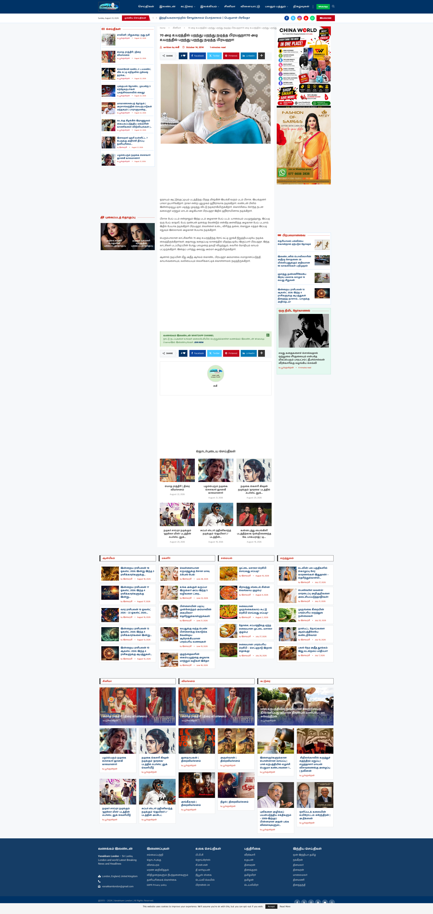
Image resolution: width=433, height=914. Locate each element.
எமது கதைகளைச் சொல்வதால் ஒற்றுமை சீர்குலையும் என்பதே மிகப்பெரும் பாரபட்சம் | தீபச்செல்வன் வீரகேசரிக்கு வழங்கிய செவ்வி (302, 358)
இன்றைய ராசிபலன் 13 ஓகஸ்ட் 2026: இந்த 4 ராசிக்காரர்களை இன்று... (136, 632)
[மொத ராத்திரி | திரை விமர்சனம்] (108, 57)
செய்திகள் (146, 6)
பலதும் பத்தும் (275, 6)
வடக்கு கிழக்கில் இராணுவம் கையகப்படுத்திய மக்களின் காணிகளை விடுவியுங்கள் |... (134, 123)
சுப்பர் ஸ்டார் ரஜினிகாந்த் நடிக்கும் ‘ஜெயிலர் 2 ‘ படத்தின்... (215, 534)
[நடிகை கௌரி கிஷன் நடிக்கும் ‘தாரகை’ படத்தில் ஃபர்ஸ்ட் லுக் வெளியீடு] (254, 470)
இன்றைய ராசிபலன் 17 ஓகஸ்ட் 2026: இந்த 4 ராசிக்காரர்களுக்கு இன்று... (135, 592)
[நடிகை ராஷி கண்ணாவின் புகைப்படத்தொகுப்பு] (141, 236)
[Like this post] (184, 55)
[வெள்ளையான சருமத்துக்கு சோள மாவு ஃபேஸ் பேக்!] (169, 574)
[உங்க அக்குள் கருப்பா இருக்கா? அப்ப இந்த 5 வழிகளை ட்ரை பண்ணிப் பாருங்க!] (169, 593)
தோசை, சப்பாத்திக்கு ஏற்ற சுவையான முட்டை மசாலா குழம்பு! (255, 629)
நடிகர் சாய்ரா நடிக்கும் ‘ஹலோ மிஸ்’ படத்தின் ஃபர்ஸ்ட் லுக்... (177, 534)
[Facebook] (286, 18)
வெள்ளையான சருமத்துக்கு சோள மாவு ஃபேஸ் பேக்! (195, 571)
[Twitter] (293, 18)
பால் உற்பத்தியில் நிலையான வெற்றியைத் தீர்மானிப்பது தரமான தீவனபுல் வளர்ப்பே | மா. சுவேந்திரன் (293, 712)
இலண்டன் (167, 6)
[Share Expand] (261, 55)
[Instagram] (299, 18)
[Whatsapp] (312, 18)
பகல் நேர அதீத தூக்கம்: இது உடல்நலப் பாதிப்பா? (313, 649)
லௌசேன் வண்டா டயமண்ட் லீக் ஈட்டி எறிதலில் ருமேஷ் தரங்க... (134, 72)
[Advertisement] (128, 191)
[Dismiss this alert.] (268, 335)
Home (162, 28)
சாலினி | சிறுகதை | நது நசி (133, 35)
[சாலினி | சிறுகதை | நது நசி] (108, 40)
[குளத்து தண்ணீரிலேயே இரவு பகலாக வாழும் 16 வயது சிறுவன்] (322, 278)
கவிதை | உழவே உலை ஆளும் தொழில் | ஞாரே (191, 18)
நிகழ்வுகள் (301, 6)
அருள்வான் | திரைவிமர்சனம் (230, 759)
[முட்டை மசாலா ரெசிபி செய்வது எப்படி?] (228, 574)
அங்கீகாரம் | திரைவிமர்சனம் (191, 803)
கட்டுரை (187, 6)
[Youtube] (306, 18)
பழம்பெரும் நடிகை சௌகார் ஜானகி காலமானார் (134, 157)
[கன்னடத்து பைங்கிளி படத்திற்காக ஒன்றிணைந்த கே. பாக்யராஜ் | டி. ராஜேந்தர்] (254, 514)
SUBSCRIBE (327, 18)
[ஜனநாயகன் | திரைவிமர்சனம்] (197, 741)
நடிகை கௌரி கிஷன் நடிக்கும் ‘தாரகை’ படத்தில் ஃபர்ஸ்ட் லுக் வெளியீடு (155, 762)
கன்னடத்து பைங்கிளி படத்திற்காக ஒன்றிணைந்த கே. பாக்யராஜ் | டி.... (254, 534)
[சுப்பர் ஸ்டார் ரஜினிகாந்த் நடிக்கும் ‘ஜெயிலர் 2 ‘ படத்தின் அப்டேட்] (215, 514)
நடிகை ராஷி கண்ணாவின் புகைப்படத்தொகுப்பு (142, 243)
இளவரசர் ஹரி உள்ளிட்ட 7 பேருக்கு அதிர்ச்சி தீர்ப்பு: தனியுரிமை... (132, 141)
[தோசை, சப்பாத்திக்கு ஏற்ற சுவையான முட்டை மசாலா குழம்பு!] (228, 631)
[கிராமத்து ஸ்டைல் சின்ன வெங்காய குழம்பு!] (228, 593)
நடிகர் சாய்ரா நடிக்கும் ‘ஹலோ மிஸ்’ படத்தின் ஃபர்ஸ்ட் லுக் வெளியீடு (116, 812)
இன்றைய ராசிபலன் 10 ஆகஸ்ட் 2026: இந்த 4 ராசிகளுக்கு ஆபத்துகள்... (136, 651)
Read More (285, 906)
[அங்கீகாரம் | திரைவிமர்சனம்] (197, 785)
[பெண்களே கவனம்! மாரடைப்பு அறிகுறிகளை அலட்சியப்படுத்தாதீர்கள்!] (288, 596)
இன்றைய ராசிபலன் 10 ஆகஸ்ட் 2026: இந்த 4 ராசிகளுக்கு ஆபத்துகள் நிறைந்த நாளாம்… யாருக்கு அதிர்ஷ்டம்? (294, 296)
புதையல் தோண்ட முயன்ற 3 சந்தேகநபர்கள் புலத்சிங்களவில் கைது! (134, 89)
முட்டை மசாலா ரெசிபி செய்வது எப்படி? (252, 569)
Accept (271, 906)
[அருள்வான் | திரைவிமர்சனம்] (236, 741)
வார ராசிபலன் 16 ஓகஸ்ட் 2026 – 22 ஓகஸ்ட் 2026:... (136, 611)
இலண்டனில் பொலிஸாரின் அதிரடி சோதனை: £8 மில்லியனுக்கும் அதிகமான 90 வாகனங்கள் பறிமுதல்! (294, 261)
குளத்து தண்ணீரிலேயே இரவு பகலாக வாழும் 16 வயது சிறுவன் (292, 277)
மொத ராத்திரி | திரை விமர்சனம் (129, 54)
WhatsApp (323, 6)
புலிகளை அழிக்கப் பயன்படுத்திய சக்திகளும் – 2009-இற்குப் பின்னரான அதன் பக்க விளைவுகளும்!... (275, 818)
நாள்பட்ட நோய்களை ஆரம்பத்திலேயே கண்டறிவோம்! (311, 632)
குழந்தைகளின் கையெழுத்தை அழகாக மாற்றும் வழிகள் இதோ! (194, 658)
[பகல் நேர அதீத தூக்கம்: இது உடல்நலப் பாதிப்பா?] (288, 653)
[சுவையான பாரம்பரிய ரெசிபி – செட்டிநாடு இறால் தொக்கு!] (228, 650)
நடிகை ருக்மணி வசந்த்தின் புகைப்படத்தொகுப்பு (115, 243)
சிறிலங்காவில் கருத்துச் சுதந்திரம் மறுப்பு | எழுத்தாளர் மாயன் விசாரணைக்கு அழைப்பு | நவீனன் (314, 764)
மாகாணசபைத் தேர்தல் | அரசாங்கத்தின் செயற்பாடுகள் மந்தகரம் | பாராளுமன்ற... (134, 106)
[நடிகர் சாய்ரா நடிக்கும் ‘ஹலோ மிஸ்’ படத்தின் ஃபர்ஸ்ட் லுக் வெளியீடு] (177, 514)
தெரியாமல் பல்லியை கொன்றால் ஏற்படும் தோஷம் (294, 243)
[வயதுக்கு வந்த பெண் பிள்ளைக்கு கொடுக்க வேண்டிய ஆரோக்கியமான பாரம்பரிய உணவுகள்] (169, 634)
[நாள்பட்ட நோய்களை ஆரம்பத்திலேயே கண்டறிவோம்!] (288, 634)
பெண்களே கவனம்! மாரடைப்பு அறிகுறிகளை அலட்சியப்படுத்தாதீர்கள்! (314, 594)
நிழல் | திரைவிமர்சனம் (234, 802)
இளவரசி (123, 147)
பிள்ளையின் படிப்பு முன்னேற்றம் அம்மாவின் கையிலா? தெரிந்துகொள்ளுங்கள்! (195, 611)
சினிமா (229, 6)
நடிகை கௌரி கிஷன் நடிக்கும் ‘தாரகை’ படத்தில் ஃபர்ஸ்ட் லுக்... (254, 490)
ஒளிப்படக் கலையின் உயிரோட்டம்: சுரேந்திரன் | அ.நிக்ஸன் (314, 815)
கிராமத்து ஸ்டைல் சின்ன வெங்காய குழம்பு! (254, 589)
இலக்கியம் (208, 6)
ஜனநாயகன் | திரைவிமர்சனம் (191, 759)
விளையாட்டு (250, 6)
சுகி (178, 47)
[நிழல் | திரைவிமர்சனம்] (236, 785)
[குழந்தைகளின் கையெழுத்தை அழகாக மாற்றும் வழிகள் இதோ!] (169, 660)
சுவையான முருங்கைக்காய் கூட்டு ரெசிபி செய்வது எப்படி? (253, 610)
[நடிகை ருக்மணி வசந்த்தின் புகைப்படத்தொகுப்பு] (114, 236)
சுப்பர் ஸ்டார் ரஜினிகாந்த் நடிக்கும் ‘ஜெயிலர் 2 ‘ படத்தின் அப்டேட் (157, 812)
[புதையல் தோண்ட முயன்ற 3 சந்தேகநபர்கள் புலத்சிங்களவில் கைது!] (108, 91)
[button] (153, 18)
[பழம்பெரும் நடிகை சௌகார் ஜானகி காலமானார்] (108, 160)
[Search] (333, 6)
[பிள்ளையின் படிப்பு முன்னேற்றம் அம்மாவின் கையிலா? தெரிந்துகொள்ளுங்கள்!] (169, 612)
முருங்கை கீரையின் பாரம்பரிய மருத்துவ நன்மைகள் (311, 613)
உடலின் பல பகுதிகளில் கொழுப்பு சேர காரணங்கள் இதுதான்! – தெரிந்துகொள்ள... (313, 573)
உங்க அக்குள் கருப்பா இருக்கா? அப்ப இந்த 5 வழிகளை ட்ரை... (194, 591)
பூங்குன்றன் (124, 38)
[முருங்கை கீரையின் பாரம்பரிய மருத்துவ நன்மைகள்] (288, 615)
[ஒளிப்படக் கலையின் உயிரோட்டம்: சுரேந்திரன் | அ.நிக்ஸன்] (315, 795)
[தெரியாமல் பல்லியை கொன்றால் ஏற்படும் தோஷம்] (322, 245)
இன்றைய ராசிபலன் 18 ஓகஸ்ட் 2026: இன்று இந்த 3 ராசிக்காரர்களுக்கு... (137, 571)
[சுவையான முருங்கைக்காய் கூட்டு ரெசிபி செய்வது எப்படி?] (228, 612)
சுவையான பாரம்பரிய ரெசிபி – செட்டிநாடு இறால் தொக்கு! (255, 648)
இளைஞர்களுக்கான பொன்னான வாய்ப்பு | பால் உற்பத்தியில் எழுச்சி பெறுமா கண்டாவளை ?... (275, 762)
